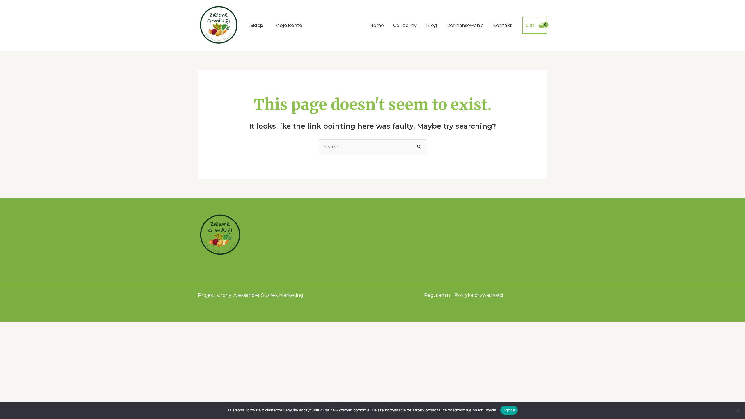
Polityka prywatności (479, 295)
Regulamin (437, 295)
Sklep (256, 25)
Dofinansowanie (465, 25)
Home (377, 25)
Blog (431, 25)
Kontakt (502, 25)
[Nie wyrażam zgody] (738, 410)
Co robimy (405, 25)
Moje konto (288, 25)
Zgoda (509, 410)
